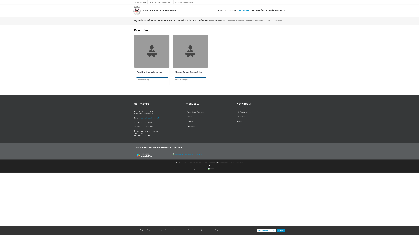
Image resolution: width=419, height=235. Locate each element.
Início (212, 20)
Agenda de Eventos (195, 112)
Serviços (242, 122)
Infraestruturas (244, 112)
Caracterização (193, 117)
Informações (258, 10)
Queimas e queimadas (184, 2)
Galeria (189, 122)
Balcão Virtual (274, 10)
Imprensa (190, 126)
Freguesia (231, 10)
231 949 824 (141, 2)
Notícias (241, 117)
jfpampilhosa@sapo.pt (161, 2)
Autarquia (244, 10)
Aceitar (281, 230)
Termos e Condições (236, 163)
